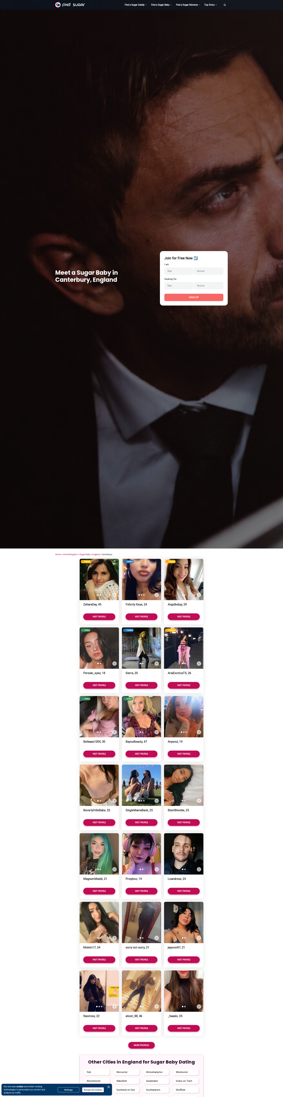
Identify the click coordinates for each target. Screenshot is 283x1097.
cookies (19, 1086)
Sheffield (180, 1089)
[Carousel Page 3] (144, 595)
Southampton (153, 1089)
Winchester (182, 1072)
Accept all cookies (93, 1090)
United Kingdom (70, 554)
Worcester (121, 1072)
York (89, 1072)
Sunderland (152, 1081)
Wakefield (121, 1081)
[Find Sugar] (70, 5)
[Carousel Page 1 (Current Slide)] (98, 595)
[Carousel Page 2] (100, 595)
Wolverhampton (154, 1072)
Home (58, 554)
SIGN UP (194, 297)
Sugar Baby (85, 554)
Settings (68, 1090)
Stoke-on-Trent (184, 1081)
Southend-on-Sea (125, 1089)
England (96, 554)
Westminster (94, 1081)
